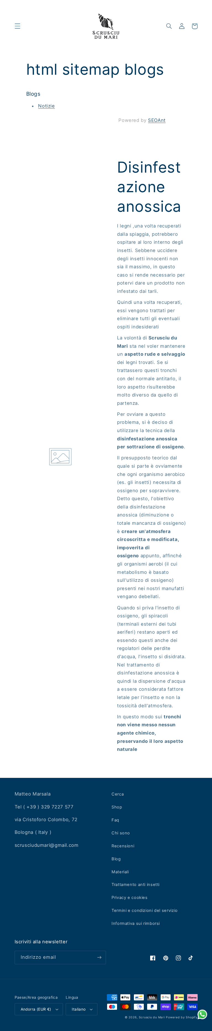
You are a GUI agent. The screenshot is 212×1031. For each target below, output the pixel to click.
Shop (117, 807)
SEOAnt (157, 120)
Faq (115, 820)
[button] (17, 26)
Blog (116, 858)
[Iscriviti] (99, 957)
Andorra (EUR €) (36, 1009)
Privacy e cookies (130, 897)
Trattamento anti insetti (136, 884)
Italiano (79, 1009)
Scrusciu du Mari (152, 1017)
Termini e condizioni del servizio (145, 910)
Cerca (118, 794)
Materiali (120, 871)
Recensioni (123, 845)
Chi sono (121, 833)
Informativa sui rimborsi (136, 923)
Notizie (46, 106)
